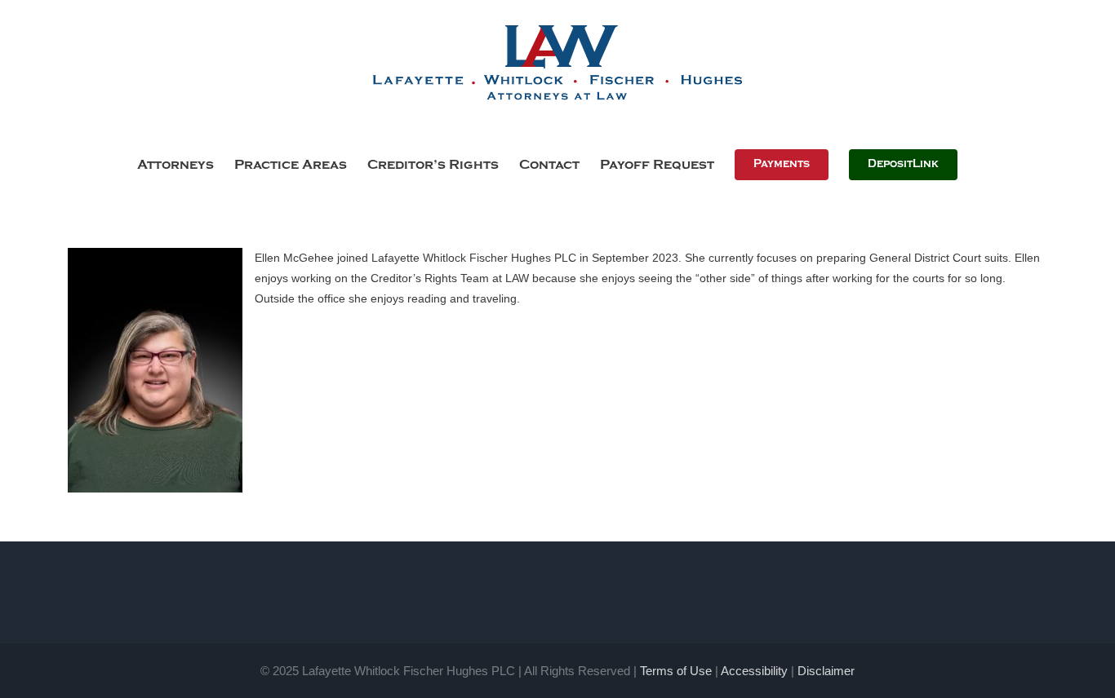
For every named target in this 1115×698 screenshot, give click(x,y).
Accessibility (754, 671)
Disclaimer (826, 671)
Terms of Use (676, 671)
